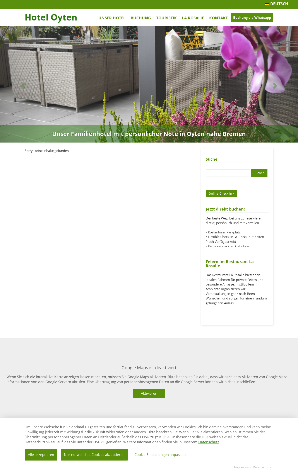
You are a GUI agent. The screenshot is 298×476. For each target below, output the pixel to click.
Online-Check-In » (222, 193)
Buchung (141, 17)
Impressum (242, 467)
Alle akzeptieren (41, 454)
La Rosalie (193, 17)
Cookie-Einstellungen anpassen (160, 454)
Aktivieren (149, 393)
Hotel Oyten (51, 17)
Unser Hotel (111, 17)
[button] (22, 84)
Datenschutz (208, 442)
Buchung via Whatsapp (252, 17)
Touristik (166, 17)
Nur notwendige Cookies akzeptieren (94, 454)
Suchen (259, 173)
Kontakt (218, 17)
